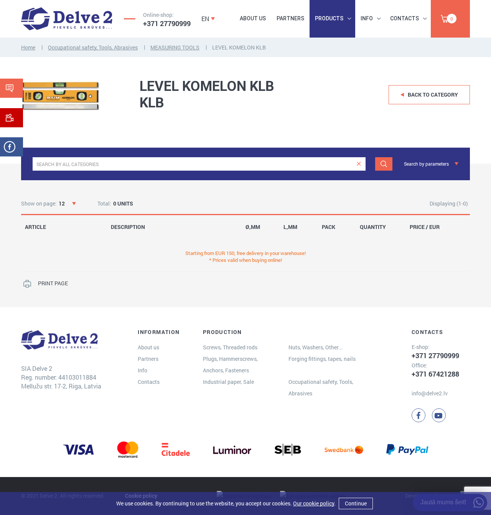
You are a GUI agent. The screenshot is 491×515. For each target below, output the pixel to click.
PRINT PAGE (53, 283)
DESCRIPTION (128, 227)
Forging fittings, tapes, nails (322, 358)
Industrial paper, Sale (228, 381)
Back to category (433, 94)
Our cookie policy (313, 503)
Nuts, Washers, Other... (315, 347)
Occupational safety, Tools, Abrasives (93, 47)
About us (253, 18)
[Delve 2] (66, 18)
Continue (356, 503)
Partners (290, 18)
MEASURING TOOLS (174, 47)
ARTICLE (35, 227)
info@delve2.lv (430, 393)
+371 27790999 (167, 23)
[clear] (359, 164)
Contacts (404, 18)
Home (28, 47)
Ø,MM (253, 227)
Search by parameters (426, 164)
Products (329, 18)
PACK (328, 227)
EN (205, 19)
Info (367, 18)
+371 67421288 (435, 373)
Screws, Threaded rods (230, 347)
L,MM (290, 227)
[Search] (383, 164)
